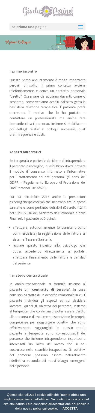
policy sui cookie (45, 408)
